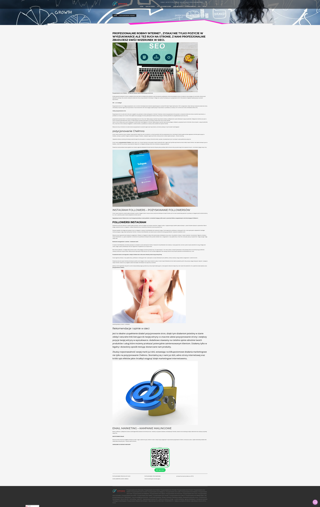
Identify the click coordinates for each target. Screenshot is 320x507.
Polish (29, 506)
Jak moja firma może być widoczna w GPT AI (185, 476)
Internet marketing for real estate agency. (152, 478)
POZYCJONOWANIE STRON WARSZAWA (152, 476)
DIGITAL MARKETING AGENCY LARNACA (120, 478)
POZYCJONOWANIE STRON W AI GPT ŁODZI (121, 476)
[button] (315, 502)
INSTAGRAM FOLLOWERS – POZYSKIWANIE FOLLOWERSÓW (151, 210)
